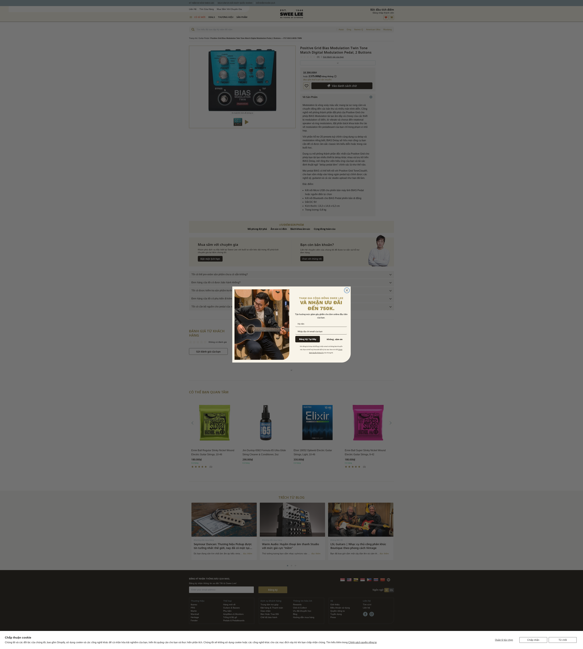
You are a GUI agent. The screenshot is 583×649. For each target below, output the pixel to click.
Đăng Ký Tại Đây (307, 339)
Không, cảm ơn (335, 339)
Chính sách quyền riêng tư (362, 642)
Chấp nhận (533, 640)
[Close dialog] (346, 290)
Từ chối (563, 640)
